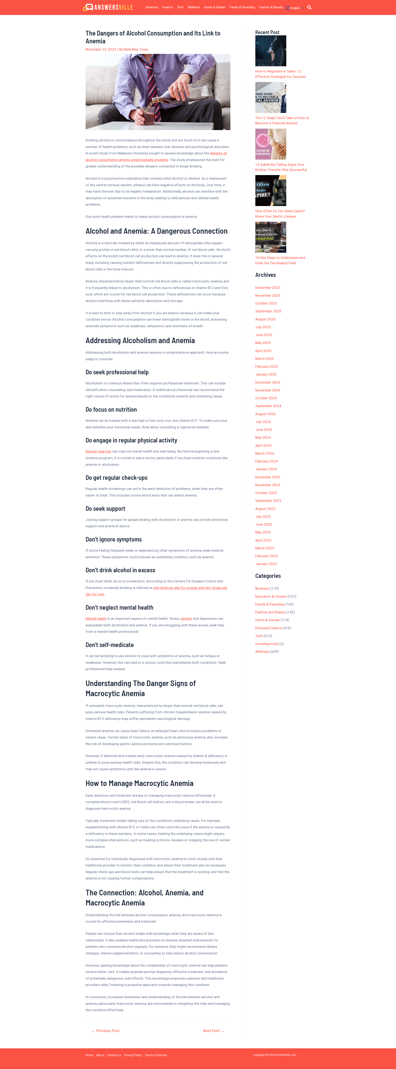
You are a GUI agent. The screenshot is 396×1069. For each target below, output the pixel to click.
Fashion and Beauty (270, 612)
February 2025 (266, 366)
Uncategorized (266, 644)
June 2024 (263, 430)
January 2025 (266, 374)
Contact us (114, 1055)
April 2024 (263, 445)
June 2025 (263, 335)
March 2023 (264, 548)
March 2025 (264, 359)
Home (89, 1055)
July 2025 (263, 327)
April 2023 (263, 540)
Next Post (213, 1031)
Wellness (194, 7)
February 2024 (266, 461)
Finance (167, 7)
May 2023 (263, 532)
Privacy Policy (133, 1055)
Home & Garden (215, 7)
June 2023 (263, 524)
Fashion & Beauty (271, 7)
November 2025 (267, 295)
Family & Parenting (242, 7)
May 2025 (263, 343)
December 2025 (267, 288)
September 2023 (268, 501)
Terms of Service (156, 1055)
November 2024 (267, 390)
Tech (180, 7)
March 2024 (264, 453)
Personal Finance (268, 628)
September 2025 (268, 311)
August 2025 (265, 319)
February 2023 (266, 556)
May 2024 (263, 437)
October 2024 (266, 398)
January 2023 (266, 564)
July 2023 (263, 516)
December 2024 (267, 382)
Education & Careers (271, 596)
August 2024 (265, 414)
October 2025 (266, 303)
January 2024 (266, 469)
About (100, 1055)
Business (152, 7)
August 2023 (265, 509)
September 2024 (268, 406)
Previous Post (105, 1031)
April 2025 (263, 351)
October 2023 (266, 493)
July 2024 (263, 422)
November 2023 (267, 485)
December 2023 (267, 477)
